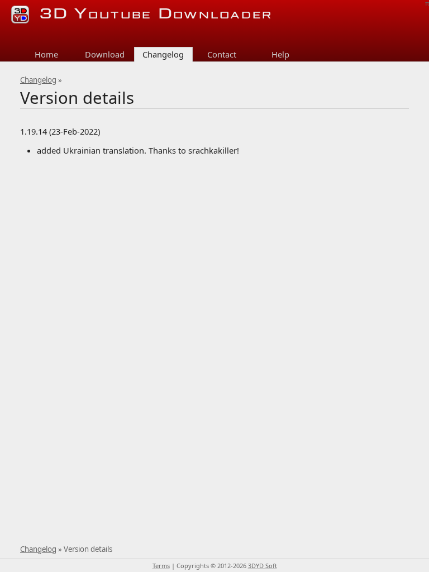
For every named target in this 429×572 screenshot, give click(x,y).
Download (105, 54)
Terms (161, 565)
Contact (221, 54)
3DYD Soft (262, 565)
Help (280, 54)
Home (46, 54)
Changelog (38, 80)
